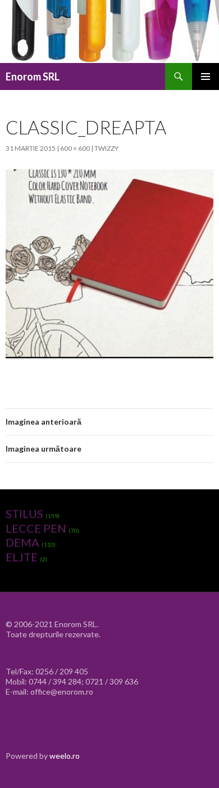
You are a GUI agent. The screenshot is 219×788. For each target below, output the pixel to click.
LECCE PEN (36, 528)
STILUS (24, 513)
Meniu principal (205, 76)
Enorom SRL (33, 76)
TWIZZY (106, 148)
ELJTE (22, 557)
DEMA (22, 542)
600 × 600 (75, 148)
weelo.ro (64, 755)
